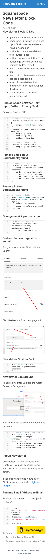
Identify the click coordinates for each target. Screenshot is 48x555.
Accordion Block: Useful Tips (21, 537)
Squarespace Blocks (16, 533)
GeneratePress (24, 553)
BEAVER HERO (13, 4)
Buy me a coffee (31, 530)
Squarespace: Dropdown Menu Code (25, 541)
